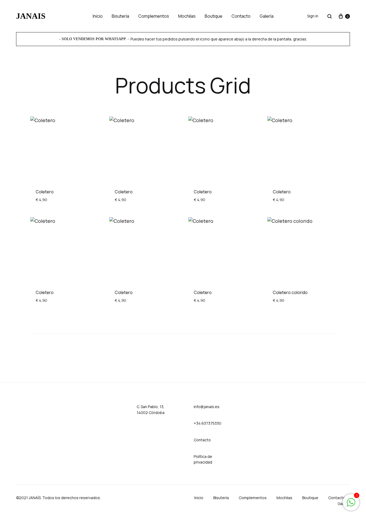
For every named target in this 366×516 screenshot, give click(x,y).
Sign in (312, 15)
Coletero (45, 192)
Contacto (241, 16)
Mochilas (187, 16)
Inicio (98, 16)
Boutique (213, 16)
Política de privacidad (203, 459)
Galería (267, 16)
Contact (201, 439)
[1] (351, 505)
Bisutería (120, 16)
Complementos (153, 16)
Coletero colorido (290, 292)
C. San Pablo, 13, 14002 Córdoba (151, 409)
